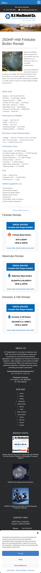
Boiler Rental (21, 404)
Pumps (22, 399)
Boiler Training (21, 412)
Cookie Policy (11, 570)
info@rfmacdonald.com (29, 10)
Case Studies (22, 414)
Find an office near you (21, 210)
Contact (21, 425)
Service (21, 406)
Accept (20, 553)
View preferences (20, 565)
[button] (38, 533)
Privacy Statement (21, 570)
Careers (21, 422)
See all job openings (22, 7)
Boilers (22, 396)
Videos (22, 417)
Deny (20, 559)
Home (21, 393)
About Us (21, 420)
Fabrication (21, 401)
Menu (4, 3)
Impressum (31, 570)
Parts (21, 409)
